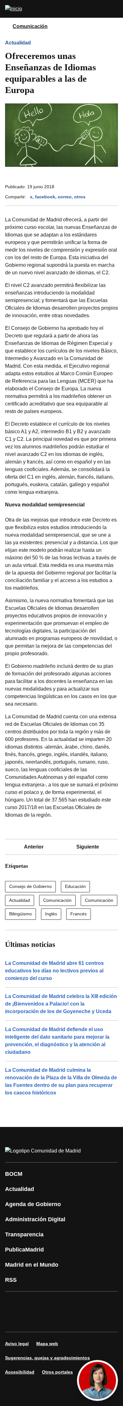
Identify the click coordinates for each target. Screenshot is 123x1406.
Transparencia (24, 1234)
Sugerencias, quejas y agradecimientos (47, 1357)
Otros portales (57, 1371)
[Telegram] (52, 1320)
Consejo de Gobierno (30, 886)
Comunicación (30, 26)
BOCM (13, 1174)
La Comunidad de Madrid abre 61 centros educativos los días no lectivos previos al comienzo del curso (54, 970)
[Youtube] (70, 1303)
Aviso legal (17, 1343)
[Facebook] (14, 1303)
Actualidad (18, 42)
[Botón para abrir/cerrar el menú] (114, 9)
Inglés (51, 913)
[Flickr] (33, 1320)
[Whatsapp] (108, 1303)
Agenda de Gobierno (33, 1204)
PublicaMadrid (24, 1249)
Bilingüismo (20, 913)
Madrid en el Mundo (31, 1265)
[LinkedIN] (89, 1303)
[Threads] (70, 1320)
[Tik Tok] (14, 1320)
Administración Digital (35, 1219)
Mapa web (47, 1343)
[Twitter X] (52, 1303)
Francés (78, 913)
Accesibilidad (19, 1371)
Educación (75, 886)
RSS (11, 1280)
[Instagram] (33, 1303)
